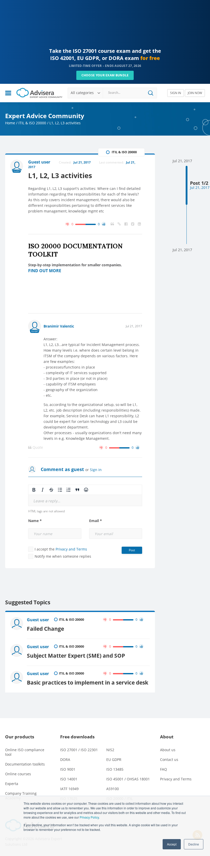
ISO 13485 (114, 769)
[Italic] (42, 489)
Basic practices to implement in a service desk (87, 682)
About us (167, 749)
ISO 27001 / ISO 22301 (79, 749)
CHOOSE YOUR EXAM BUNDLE (105, 75)
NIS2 (110, 749)
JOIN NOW (195, 93)
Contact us (169, 759)
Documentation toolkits (25, 764)
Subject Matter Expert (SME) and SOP (76, 655)
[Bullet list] (60, 489)
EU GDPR (113, 759)
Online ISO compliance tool (24, 752)
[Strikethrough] (51, 489)
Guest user (38, 620)
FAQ (163, 769)
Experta (11, 783)
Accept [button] (171, 844)
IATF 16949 (69, 788)
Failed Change (45, 628)
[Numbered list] (68, 489)
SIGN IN (175, 93)
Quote (37, 447)
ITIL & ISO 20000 (32, 122)
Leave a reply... (47, 500)
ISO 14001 (68, 779)
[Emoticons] (86, 489)
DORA (65, 759)
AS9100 (112, 788)
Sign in (96, 469)
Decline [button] (193, 844)
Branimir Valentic (59, 326)
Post (132, 550)
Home (10, 122)
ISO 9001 (67, 769)
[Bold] (33, 489)
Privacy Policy (89, 817)
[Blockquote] (77, 489)
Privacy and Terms (71, 549)
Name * (35, 520)
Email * (95, 520)
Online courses (18, 773)
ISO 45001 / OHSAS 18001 (128, 779)
